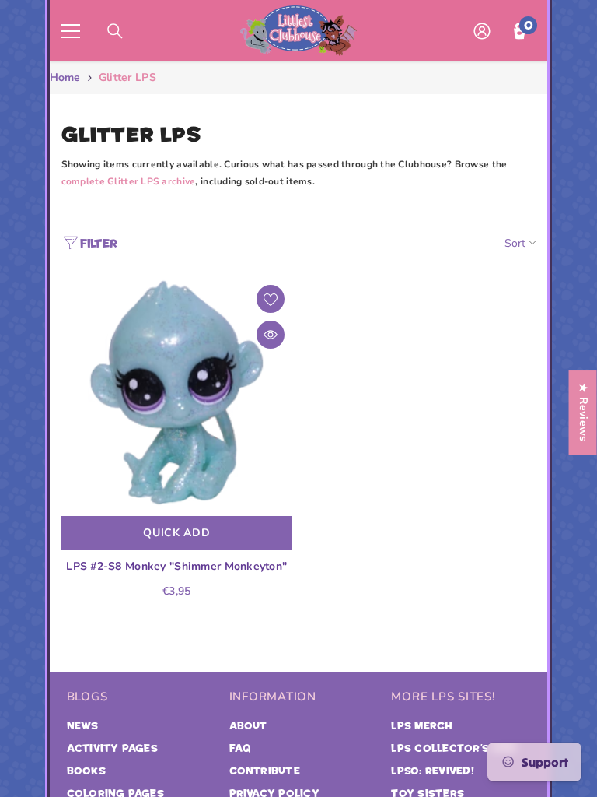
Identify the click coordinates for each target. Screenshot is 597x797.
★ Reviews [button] (583, 412)
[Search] (115, 31)
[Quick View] (271, 335)
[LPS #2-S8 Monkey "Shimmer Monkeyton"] (176, 392)
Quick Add (176, 532)
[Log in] (482, 31)
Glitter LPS (127, 77)
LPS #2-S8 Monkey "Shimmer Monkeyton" (176, 566)
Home (65, 77)
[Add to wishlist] (271, 299)
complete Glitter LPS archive (128, 181)
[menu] (70, 31)
